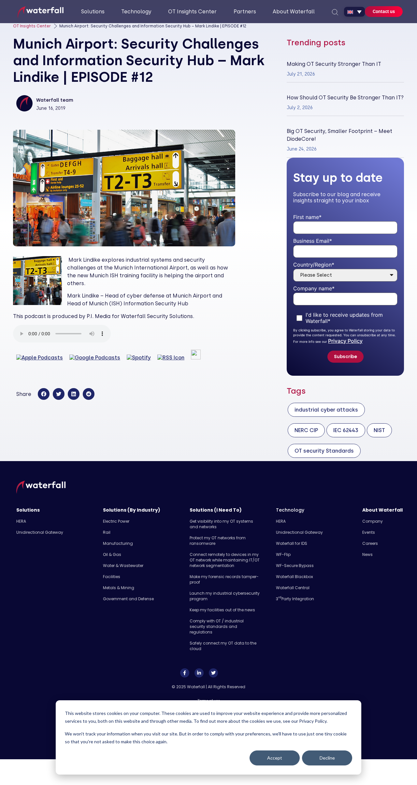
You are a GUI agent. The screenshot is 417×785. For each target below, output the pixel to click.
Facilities (111, 576)
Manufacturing (118, 543)
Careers (370, 543)
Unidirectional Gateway (39, 532)
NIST (379, 430)
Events (368, 532)
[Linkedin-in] (199, 672)
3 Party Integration (295, 599)
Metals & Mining (118, 587)
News (367, 554)
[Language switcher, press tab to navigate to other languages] (354, 12)
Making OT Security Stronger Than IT (334, 64)
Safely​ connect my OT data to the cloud (223, 645)
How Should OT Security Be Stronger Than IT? (345, 97)
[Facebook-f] (184, 672)
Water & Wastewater (123, 565)
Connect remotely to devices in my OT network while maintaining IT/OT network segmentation (225, 560)
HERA (21, 521)
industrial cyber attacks (326, 410)
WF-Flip (283, 554)
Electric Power (116, 521)
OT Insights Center (32, 26)
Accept (274, 758)
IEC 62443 (345, 430)
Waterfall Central (292, 587)
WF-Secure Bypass (295, 565)
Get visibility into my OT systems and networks (221, 524)
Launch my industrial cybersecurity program (225, 596)
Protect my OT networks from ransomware (218, 540)
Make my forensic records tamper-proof (224, 579)
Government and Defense (128, 599)
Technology (290, 510)
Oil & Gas (112, 554)
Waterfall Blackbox (294, 576)
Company (372, 521)
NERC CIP (306, 430)
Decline (327, 758)
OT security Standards (324, 451)
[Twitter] (213, 672)
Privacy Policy (345, 341)
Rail (106, 532)
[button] (44, 394)
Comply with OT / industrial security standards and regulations (217, 626)
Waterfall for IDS (291, 543)
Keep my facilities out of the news (222, 610)
